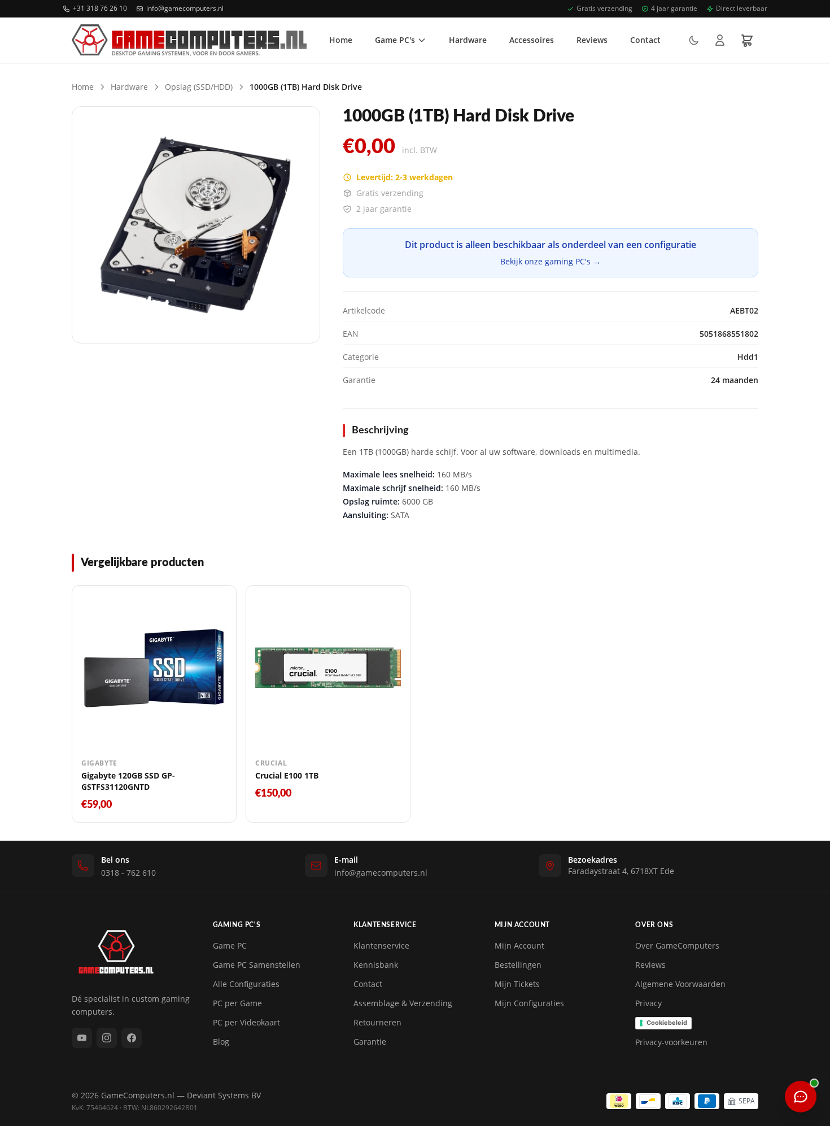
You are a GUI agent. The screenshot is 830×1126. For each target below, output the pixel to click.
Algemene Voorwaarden (680, 984)
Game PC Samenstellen (256, 964)
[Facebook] (131, 1038)
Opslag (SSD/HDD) (199, 86)
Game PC (230, 945)
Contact (645, 39)
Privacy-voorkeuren (671, 1042)
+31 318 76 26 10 (100, 8)
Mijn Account (519, 945)
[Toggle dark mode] (694, 40)
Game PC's (395, 39)
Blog (221, 1041)
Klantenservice (381, 945)
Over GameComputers (677, 945)
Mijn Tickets (517, 984)
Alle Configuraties (246, 984)
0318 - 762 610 (128, 872)
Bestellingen (518, 964)
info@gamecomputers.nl (185, 8)
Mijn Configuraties (529, 1003)
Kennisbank (375, 964)
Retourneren (377, 1022)
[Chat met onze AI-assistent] (800, 1096)
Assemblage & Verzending (402, 1003)
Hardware (468, 39)
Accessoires (531, 39)
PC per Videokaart (246, 1022)
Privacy (648, 1003)
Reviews (592, 39)
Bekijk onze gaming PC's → (550, 261)
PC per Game (237, 1003)
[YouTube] (82, 1038)
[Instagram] (107, 1038)
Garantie (369, 1041)
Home (340, 39)
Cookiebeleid (666, 1023)
